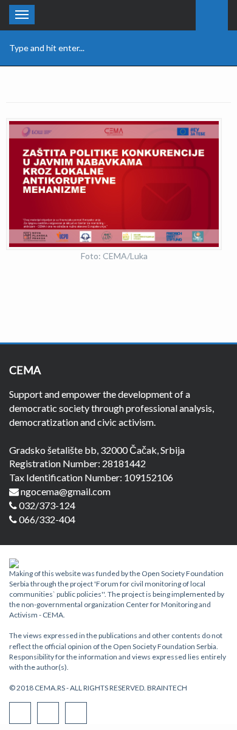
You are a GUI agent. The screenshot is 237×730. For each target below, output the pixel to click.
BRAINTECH (167, 687)
